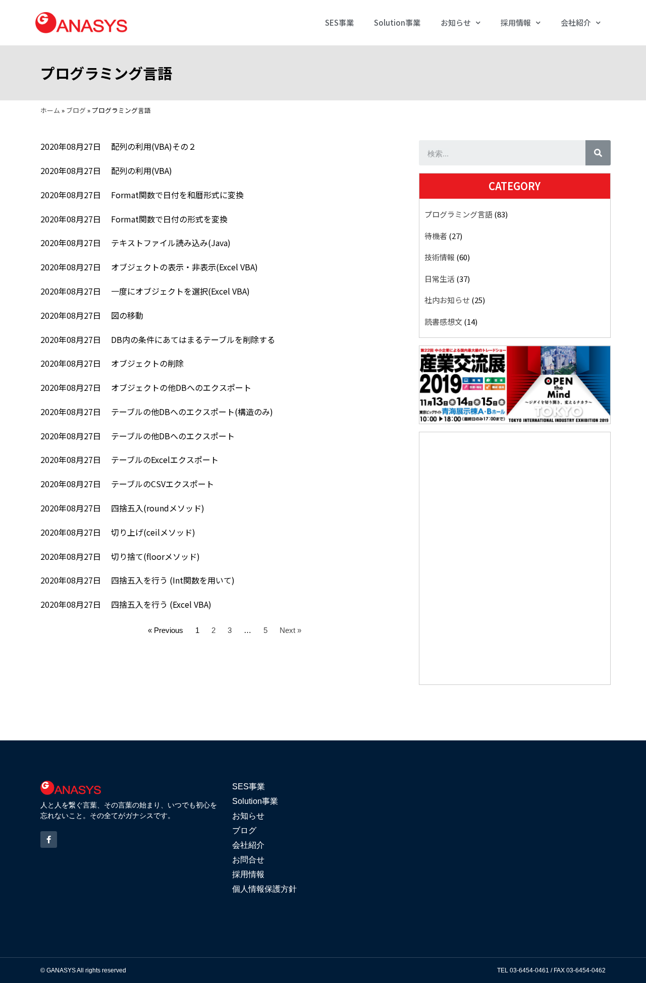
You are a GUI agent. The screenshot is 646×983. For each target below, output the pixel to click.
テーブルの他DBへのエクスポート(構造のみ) (192, 412)
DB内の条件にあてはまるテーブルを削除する (193, 339)
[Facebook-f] (48, 839)
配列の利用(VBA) (141, 170)
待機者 (435, 235)
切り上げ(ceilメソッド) (153, 532)
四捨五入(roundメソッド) (157, 508)
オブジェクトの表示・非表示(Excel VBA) (184, 267)
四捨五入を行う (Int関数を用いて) (173, 580)
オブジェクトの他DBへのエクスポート (181, 387)
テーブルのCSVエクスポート (162, 484)
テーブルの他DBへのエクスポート (173, 436)
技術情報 (439, 257)
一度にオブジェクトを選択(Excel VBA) (180, 291)
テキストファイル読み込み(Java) (171, 243)
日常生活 (439, 278)
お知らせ (456, 22)
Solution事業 (397, 22)
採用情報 (516, 22)
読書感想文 (443, 321)
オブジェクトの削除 (147, 363)
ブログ (76, 110)
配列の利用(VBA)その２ (153, 146)
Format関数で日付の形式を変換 (169, 219)
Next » (290, 630)
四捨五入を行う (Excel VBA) (161, 604)
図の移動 (127, 315)
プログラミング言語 (458, 214)
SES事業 (339, 22)
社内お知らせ (447, 300)
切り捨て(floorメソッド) (155, 556)
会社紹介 (576, 22)
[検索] (598, 152)
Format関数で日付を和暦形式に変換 (177, 195)
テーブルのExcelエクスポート (165, 459)
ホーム (50, 110)
